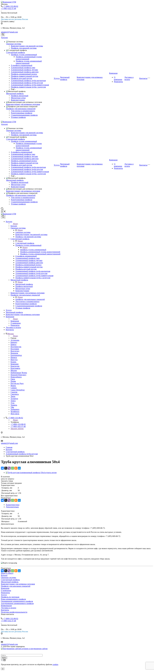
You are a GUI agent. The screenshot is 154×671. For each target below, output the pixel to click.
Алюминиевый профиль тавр (23, 68)
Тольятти (14, 399)
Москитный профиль (15, 93)
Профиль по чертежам (10, 597)
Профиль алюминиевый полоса (24, 74)
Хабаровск (15, 409)
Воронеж (14, 353)
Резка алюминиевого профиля (13, 599)
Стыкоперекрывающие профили (24, 115)
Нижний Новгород (18, 375)
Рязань (13, 386)
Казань (13, 362)
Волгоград (15, 351)
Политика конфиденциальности (14, 612)
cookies (55, 664)
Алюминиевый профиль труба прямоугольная (30, 85)
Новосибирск (16, 377)
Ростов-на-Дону (17, 383)
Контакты (143, 78)
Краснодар (15, 366)
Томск (13, 401)
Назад (15, 224)
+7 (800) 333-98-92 (10, 6)
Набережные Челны (19, 373)
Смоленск (15, 394)
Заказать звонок (17, 429)
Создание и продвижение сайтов (34, 649)
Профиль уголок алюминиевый (24, 55)
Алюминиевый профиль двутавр (24, 70)
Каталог (4, 38)
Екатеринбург (16, 355)
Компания (113, 73)
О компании (118, 78)
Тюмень (14, 405)
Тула (12, 403)
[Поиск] (3, 34)
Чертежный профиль (65, 78)
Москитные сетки (18, 98)
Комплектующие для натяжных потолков (23, 104)
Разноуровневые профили (21, 113)
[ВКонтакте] (2, 468)
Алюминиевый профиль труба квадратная (28, 81)
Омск (13, 379)
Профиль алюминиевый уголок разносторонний (29, 58)
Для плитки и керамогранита (23, 111)
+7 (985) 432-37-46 (8, 8)
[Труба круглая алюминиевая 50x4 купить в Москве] (31, 473)
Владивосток (16, 347)
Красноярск (15, 368)
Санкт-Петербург (18, 390)
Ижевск (14, 357)
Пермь (13, 381)
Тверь (13, 396)
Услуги (57, 78)
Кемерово (15, 364)
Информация (6, 606)
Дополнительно (12, 507)
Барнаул (14, 342)
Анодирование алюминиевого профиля (17, 603)
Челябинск (15, 412)
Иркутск (14, 360)
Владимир (15, 349)
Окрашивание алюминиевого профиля (17, 601)
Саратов (14, 392)
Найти (4, 658)
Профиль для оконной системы (24, 48)
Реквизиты (118, 82)
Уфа (12, 407)
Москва (14, 370)
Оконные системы (13, 44)
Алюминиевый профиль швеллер (24, 72)
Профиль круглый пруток (21, 78)
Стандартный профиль (15, 52)
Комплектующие (18, 100)
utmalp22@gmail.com (9, 32)
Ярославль (15, 414)
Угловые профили (18, 117)
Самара (14, 388)
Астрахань (15, 340)
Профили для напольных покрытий (20, 109)
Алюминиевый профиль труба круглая (27, 83)
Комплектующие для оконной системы (27, 46)
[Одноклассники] (15, 468)
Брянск (13, 344)
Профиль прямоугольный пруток (24, 76)
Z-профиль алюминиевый (21, 65)
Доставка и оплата (129, 78)
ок (2, 669)
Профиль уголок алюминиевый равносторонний (29, 62)
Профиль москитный (19, 96)
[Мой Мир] (19, 468)
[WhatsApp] (12, 468)
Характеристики (12, 505)
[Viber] (9, 468)
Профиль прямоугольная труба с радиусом (28, 87)
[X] (5, 468)
